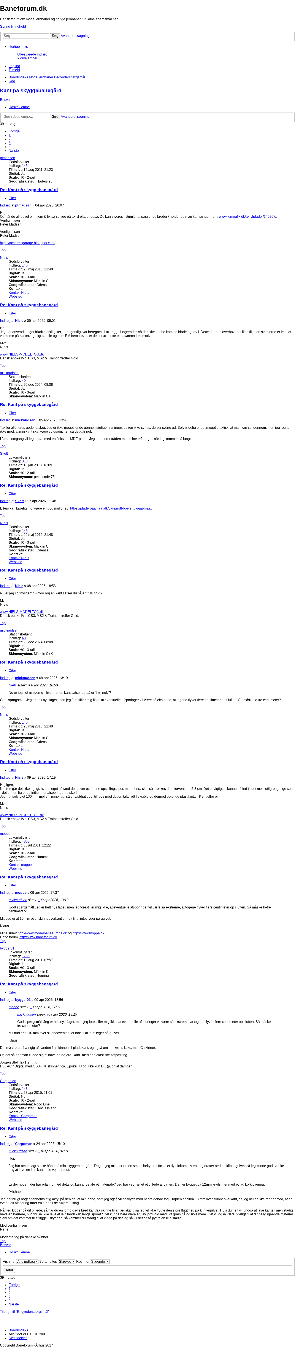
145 (25, 166)
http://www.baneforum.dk (38, 937)
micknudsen (9, 373)
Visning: (9, 1261)
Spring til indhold (13, 26)
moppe (5, 833)
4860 (26, 841)
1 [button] (10, 135)
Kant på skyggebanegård (31, 90)
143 (25, 1089)
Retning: (83, 1261)
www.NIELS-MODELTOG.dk (22, 354)
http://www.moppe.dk (88, 933)
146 (25, 265)
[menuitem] (32, 54)
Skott (4, 453)
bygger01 (7, 948)
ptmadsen (7, 158)
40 (24, 381)
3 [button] (10, 143)
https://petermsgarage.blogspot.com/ (27, 243)
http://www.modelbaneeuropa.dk (42, 933)
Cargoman (8, 1081)
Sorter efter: (48, 1261)
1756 (26, 956)
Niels (4, 257)
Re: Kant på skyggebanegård (29, 189)
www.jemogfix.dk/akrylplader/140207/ (247, 216)
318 (25, 461)
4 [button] (10, 147)
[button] (14, 131)
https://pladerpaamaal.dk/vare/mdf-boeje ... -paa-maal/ (111, 508)
